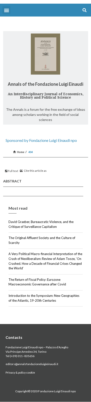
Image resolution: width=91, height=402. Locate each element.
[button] (6, 10)
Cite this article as (35, 170)
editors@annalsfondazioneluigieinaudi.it (32, 364)
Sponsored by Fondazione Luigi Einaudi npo (41, 140)
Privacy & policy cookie (20, 372)
